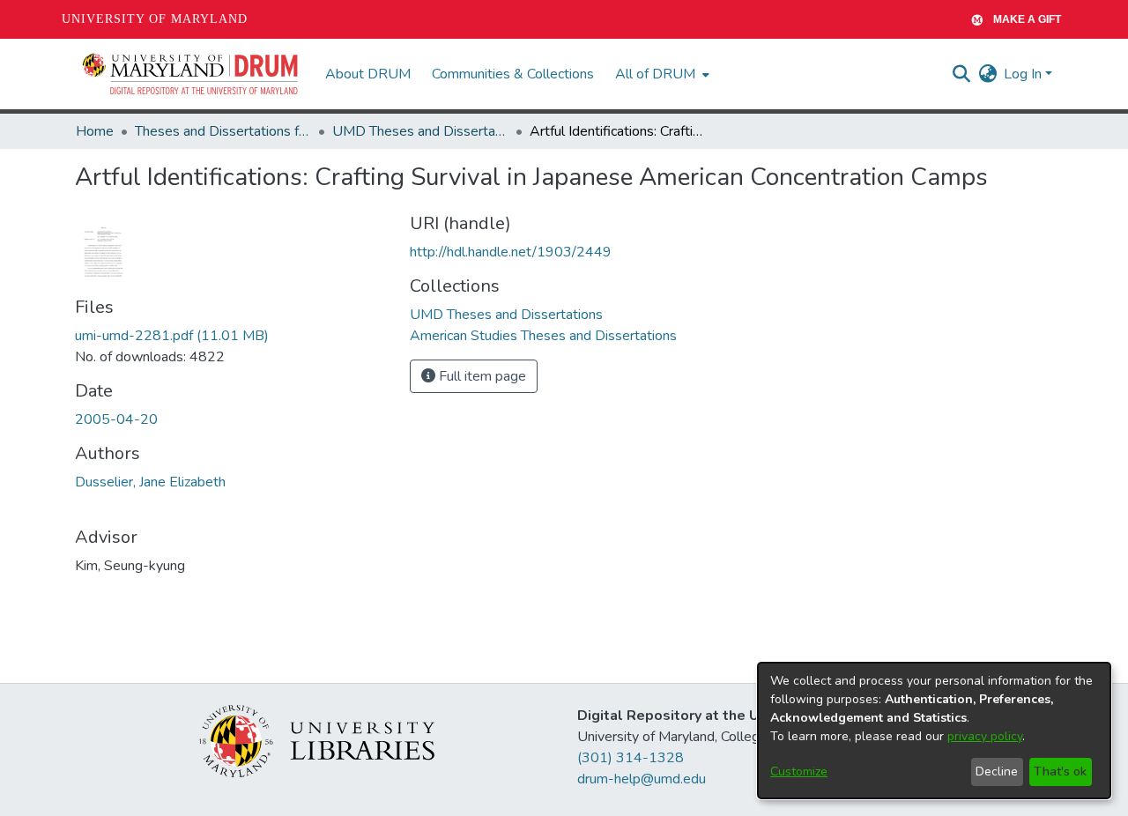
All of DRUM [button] (655, 74)
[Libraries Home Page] (317, 740)
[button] (191, 74)
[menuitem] (660, 74)
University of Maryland (155, 19)
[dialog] (934, 730)
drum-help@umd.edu (641, 779)
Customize (798, 771)
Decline (997, 771)
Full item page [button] (480, 376)
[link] (172, 335)
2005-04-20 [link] (116, 419)
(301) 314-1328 (630, 758)
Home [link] (95, 131)
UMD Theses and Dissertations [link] (420, 131)
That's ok (1060, 771)
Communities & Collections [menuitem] (513, 74)
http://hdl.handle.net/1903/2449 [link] (511, 252)
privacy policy (984, 736)
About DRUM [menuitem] (368, 74)
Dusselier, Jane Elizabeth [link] (150, 482)
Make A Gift (1027, 19)
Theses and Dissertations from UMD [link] (223, 131)
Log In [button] (1024, 74)
